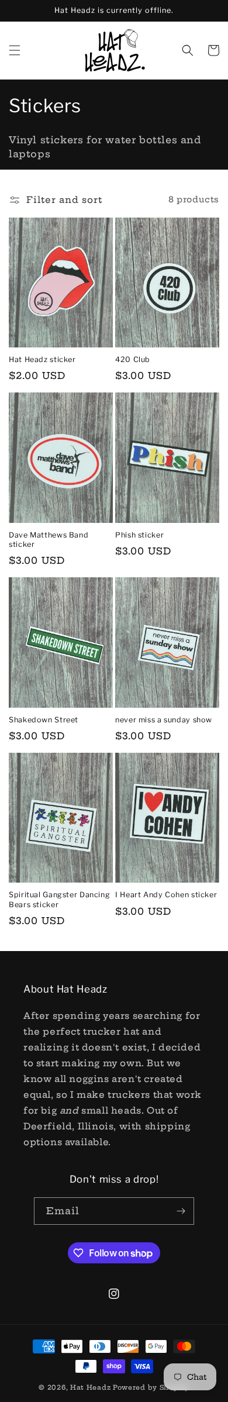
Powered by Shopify (151, 1387)
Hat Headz (90, 1387)
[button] (14, 50)
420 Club (132, 359)
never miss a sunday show (163, 719)
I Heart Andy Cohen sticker (166, 894)
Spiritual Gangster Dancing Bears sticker (59, 899)
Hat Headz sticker (42, 359)
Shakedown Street (43, 719)
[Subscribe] (181, 1211)
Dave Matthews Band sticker (48, 540)
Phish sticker (139, 535)
